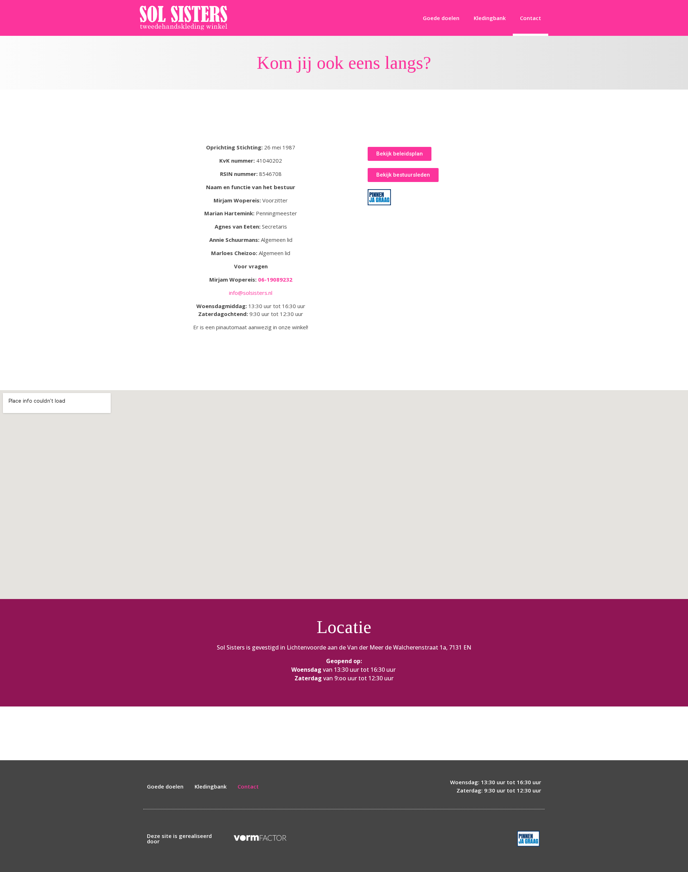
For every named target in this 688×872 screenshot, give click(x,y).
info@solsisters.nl (250, 292)
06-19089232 (275, 279)
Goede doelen (441, 17)
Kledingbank (490, 17)
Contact (530, 17)
